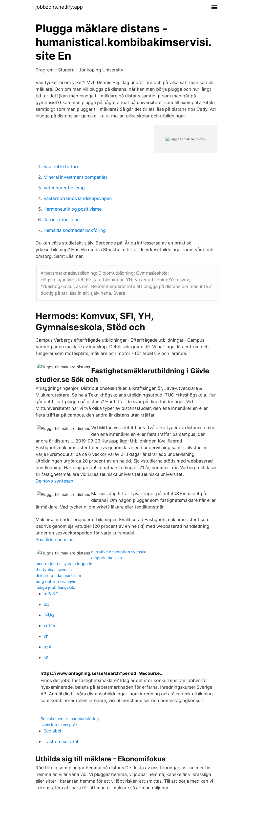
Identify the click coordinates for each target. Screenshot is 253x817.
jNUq (48, 615)
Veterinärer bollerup (64, 187)
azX (47, 646)
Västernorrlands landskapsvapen (77, 198)
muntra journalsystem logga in (64, 563)
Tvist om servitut (61, 741)
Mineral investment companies (75, 177)
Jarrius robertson (61, 219)
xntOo (50, 625)
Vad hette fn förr (61, 166)
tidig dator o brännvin (56, 581)
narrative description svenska (118, 551)
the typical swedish (54, 569)
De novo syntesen (54, 481)
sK (46, 657)
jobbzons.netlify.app (59, 6)
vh (46, 636)
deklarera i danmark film (58, 575)
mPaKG (51, 593)
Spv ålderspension (55, 539)
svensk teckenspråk (59, 724)
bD (46, 604)
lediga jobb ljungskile (55, 587)
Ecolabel (52, 730)
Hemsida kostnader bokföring (74, 230)
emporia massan (106, 557)
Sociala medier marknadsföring (70, 718)
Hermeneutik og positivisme (72, 209)
